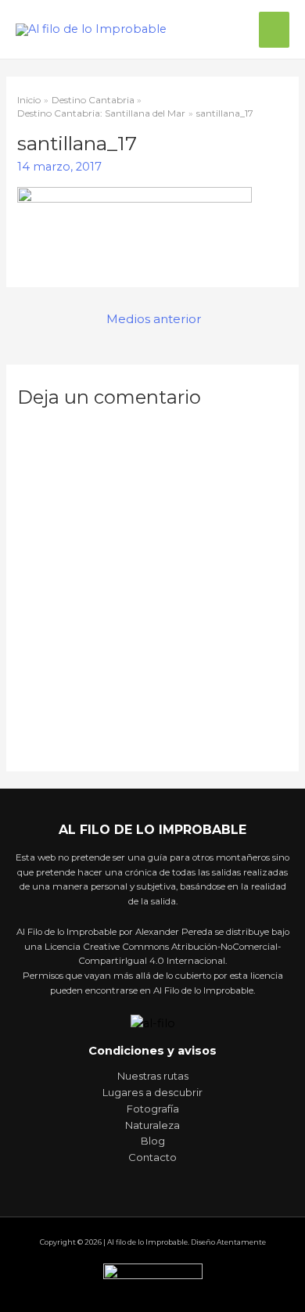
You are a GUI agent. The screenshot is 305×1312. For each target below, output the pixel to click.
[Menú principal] (274, 30)
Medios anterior (154, 318)
